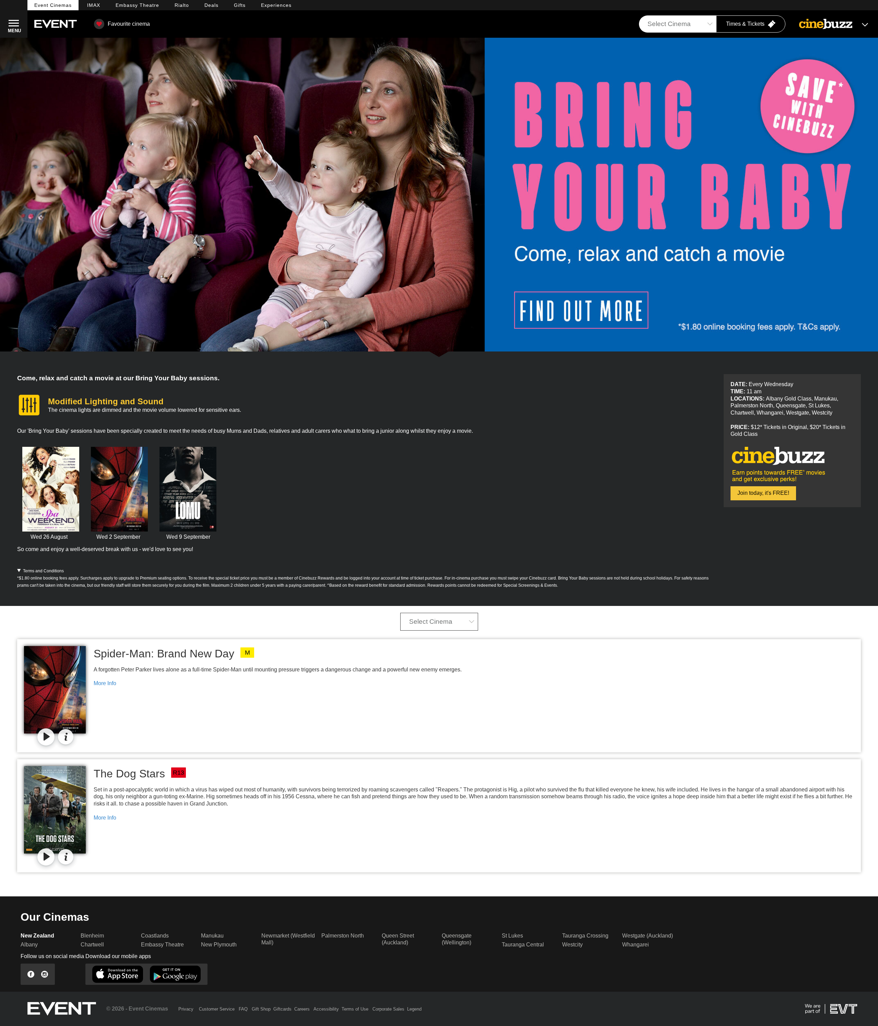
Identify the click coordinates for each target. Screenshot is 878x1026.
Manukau (212, 936)
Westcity (572, 944)
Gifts (240, 5)
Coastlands (155, 936)
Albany (29, 944)
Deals (211, 5)
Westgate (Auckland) (647, 936)
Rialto (182, 5)
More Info (105, 683)
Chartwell (92, 944)
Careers (302, 1009)
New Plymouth (219, 944)
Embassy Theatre (162, 944)
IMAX (93, 5)
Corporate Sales (388, 1009)
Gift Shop (261, 1009)
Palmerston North (342, 936)
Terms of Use (355, 1009)
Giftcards (282, 1009)
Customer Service (217, 1009)
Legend (414, 1009)
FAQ (243, 1009)
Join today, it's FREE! (763, 493)
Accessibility (326, 1009)
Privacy (185, 1009)
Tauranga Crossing (585, 936)
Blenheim (92, 936)
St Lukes (512, 936)
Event (53, 5)
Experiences (276, 5)
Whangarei (635, 944)
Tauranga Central (523, 944)
